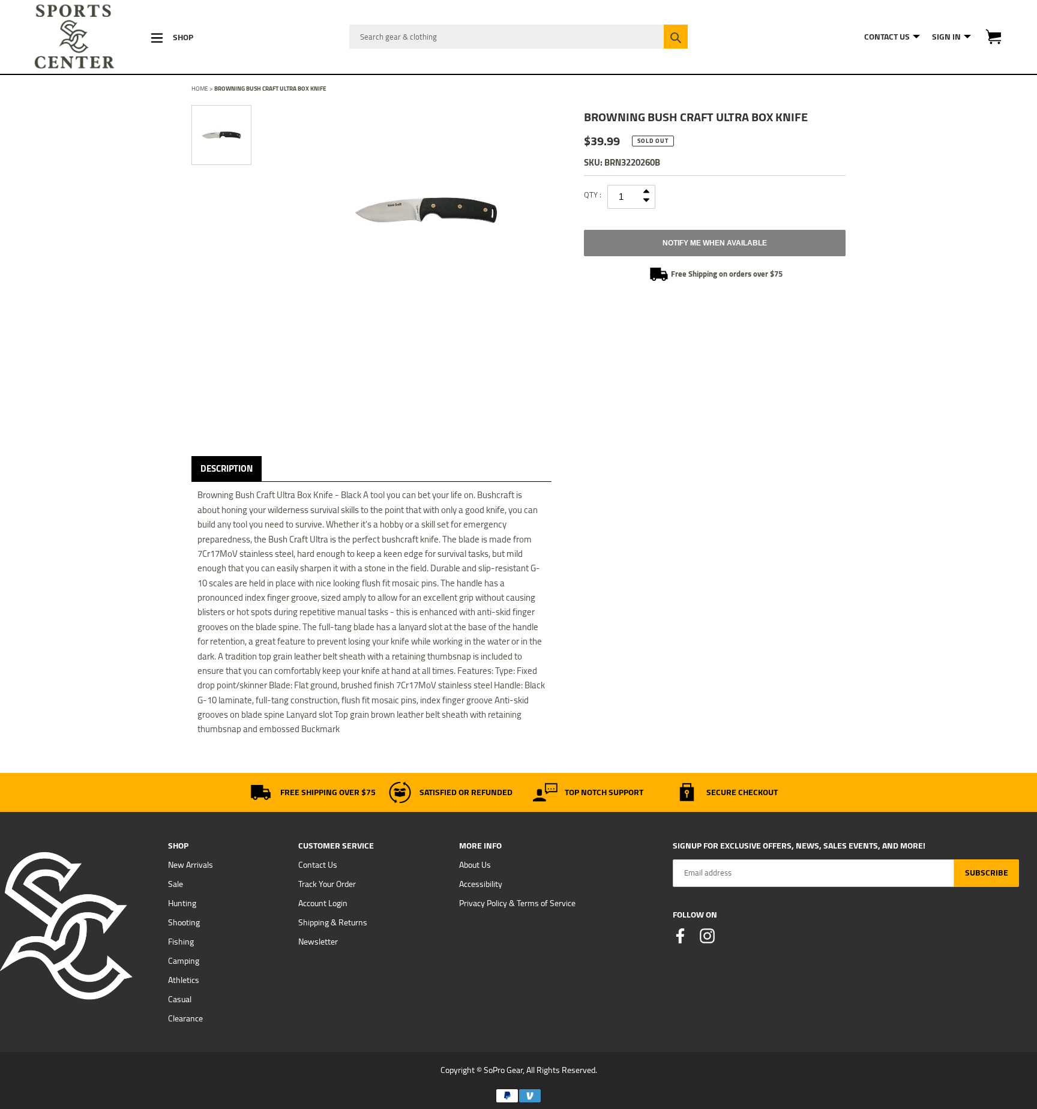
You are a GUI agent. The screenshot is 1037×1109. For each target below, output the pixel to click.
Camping (183, 961)
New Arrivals (190, 865)
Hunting (182, 903)
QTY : (592, 194)
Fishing (181, 941)
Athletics (183, 980)
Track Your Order (327, 884)
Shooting (184, 922)
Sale (175, 884)
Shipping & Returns (332, 922)
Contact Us (317, 865)
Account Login (322, 903)
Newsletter (318, 941)
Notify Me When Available (715, 243)
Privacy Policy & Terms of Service (517, 903)
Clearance (185, 1018)
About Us (475, 865)
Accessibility (480, 884)
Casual (179, 999)
